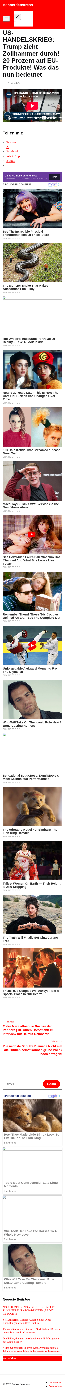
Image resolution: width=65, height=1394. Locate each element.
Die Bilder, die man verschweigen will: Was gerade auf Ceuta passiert (31, 1340)
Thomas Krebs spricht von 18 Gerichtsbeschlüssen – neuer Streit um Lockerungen (31, 1331)
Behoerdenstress (18, 5)
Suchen (51, 1083)
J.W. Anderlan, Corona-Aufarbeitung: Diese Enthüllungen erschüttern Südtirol (27, 1321)
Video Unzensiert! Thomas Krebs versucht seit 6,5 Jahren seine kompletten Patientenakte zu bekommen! (32, 1349)
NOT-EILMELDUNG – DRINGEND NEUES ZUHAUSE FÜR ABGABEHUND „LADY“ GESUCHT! (29, 1310)
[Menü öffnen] (6, 19)
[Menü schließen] (17, 17)
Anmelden (9, 1358)
